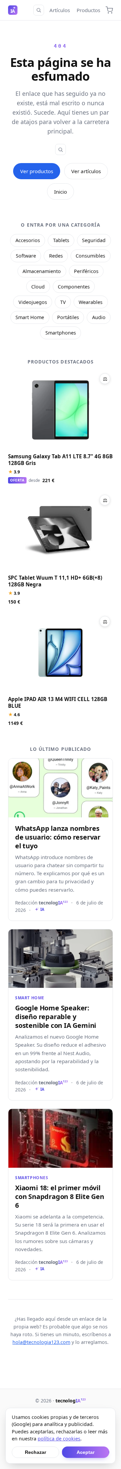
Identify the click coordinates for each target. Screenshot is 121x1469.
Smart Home (29, 317)
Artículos (59, 10)
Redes (56, 256)
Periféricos (86, 271)
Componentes (74, 286)
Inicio (60, 191)
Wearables (91, 302)
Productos (88, 10)
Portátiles (68, 317)
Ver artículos (86, 171)
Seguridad (94, 240)
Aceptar (85, 1452)
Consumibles (90, 256)
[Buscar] (38, 10)
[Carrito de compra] (109, 10)
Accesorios (27, 240)
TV (63, 302)
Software (26, 256)
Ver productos (36, 171)
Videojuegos (32, 302)
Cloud (38, 286)
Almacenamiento (42, 271)
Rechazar (35, 1452)
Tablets (61, 240)
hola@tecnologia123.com (41, 1342)
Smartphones (60, 333)
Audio (99, 317)
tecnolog (70, 1400)
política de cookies (59, 1438)
